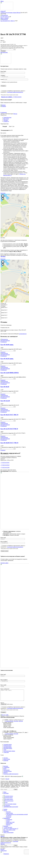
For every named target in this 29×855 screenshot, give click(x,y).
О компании (6, 767)
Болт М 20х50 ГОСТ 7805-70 (8, 20)
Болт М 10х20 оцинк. (7, 358)
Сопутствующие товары (11, 12)
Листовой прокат (7, 747)
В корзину (3, 51)
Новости (5, 772)
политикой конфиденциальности (15, 92)
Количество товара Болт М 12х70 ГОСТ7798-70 (13, 433)
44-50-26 (16, 721)
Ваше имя (3, 537)
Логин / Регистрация (8, 832)
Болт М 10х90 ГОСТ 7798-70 (9, 443)
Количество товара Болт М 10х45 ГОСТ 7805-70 (13, 419)
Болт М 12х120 (5, 400)
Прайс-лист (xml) (10, 822)
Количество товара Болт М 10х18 (10, 391)
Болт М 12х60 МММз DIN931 (10, 372)
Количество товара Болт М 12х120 (10, 405)
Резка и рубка (6, 759)
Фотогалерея (6, 770)
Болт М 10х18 (5, 386)
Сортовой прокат (7, 744)
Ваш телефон (4, 541)
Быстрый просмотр (5, 340)
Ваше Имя (3, 71)
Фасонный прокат (7, 748)
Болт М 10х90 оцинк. (7, 344)
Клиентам (5, 760)
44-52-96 (21, 721)
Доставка (5, 757)
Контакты (5, 766)
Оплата (8, 820)
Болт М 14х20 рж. (5, 16)
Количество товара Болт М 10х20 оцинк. (12, 363)
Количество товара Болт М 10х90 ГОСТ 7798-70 (13, 447)
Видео (4, 768)
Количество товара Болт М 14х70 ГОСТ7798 (13, 47)
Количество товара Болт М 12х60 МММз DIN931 (14, 377)
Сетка (4, 749)
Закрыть (3, 836)
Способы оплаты (7, 771)
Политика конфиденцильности (10, 773)
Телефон (3, 75)
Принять (3, 844)
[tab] (15, 117)
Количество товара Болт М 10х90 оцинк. (12, 349)
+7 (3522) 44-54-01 (5, 462)
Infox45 (7, 778)
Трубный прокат (7, 745)
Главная (3, 12)
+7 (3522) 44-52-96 (5, 467)
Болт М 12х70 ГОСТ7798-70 (9, 429)
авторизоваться (22, 333)
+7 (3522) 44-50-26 (5, 465)
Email (2, 79)
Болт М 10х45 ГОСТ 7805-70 (9, 414)
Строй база (6, 752)
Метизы (19, 12)
